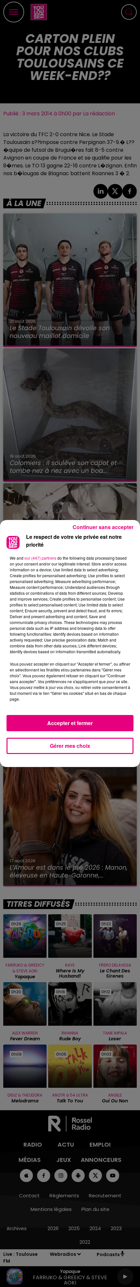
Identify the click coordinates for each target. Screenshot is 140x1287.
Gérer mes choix (70, 745)
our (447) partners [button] (40, 558)
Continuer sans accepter (103, 527)
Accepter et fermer (70, 723)
